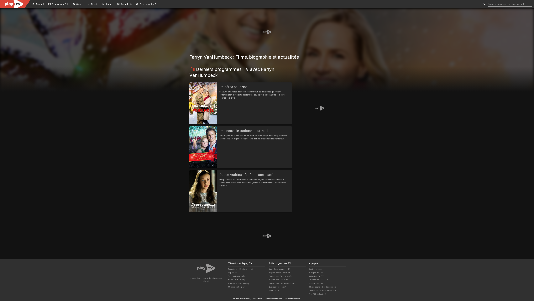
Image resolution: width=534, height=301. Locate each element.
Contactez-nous (315, 269)
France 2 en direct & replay (238, 283)
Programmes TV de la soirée (280, 276)
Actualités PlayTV (316, 276)
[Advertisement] (267, 32)
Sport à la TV (274, 291)
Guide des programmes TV (279, 269)
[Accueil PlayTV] (206, 269)
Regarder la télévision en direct (240, 269)
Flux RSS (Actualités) (317, 294)
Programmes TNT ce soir (279, 280)
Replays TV (233, 273)
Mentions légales (316, 283)
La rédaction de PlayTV (318, 280)
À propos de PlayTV (317, 273)
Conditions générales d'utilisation (323, 291)
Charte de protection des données (322, 287)
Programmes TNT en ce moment (282, 283)
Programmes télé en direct (279, 273)
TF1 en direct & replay (237, 276)
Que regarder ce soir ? (277, 287)
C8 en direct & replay (236, 287)
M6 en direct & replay (236, 280)
